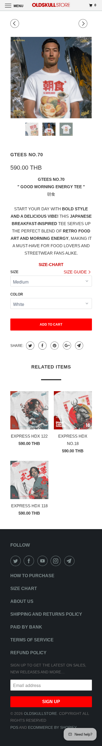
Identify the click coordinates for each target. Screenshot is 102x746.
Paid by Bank (26, 627)
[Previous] (15, 23)
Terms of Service (32, 640)
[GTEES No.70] (51, 78)
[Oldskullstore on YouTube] (43, 561)
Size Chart (23, 588)
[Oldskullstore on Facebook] (30, 561)
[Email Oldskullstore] (70, 561)
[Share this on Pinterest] (54, 345)
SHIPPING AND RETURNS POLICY (46, 614)
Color (16, 294)
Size (14, 272)
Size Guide (76, 272)
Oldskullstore (40, 713)
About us (21, 601)
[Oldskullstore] (51, 5)
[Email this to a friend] (78, 345)
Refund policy (28, 652)
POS (14, 727)
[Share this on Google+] (66, 345)
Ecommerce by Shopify (52, 727)
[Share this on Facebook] (42, 345)
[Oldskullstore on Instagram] (57, 561)
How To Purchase (32, 575)
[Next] (84, 23)
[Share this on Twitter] (29, 345)
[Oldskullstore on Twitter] (16, 561)
